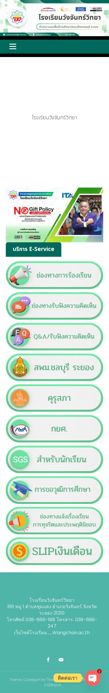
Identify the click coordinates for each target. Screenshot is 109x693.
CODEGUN (52, 685)
